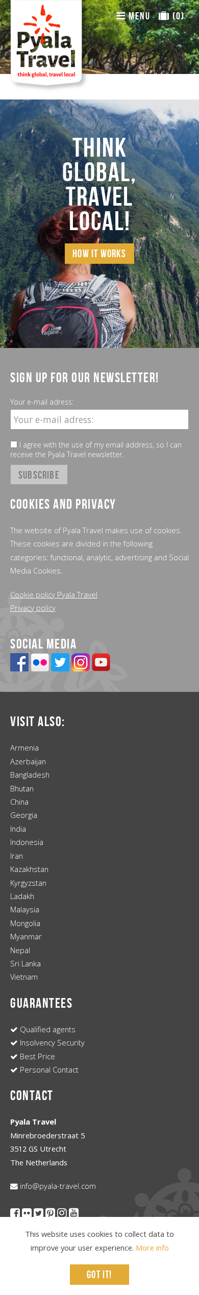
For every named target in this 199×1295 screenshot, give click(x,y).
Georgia (23, 815)
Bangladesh (29, 774)
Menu (138, 15)
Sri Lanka (25, 963)
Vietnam (24, 977)
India (18, 829)
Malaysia (24, 909)
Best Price (36, 1056)
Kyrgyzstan (28, 883)
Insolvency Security (51, 1042)
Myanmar (26, 936)
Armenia (24, 747)
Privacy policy (33, 608)
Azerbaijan (28, 761)
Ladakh (22, 896)
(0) (177, 15)
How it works (99, 253)
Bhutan (22, 788)
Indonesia (26, 842)
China (19, 801)
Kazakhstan (29, 869)
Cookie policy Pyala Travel (53, 594)
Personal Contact (48, 1069)
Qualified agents (47, 1029)
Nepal (20, 950)
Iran (16, 856)
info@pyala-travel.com (57, 1186)
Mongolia (25, 923)
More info (152, 1247)
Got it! (99, 1274)
